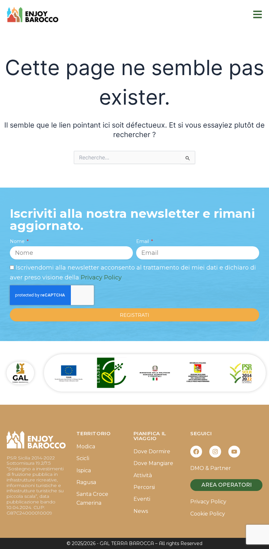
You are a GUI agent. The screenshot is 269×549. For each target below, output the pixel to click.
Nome (18, 241)
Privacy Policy (101, 277)
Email (143, 241)
